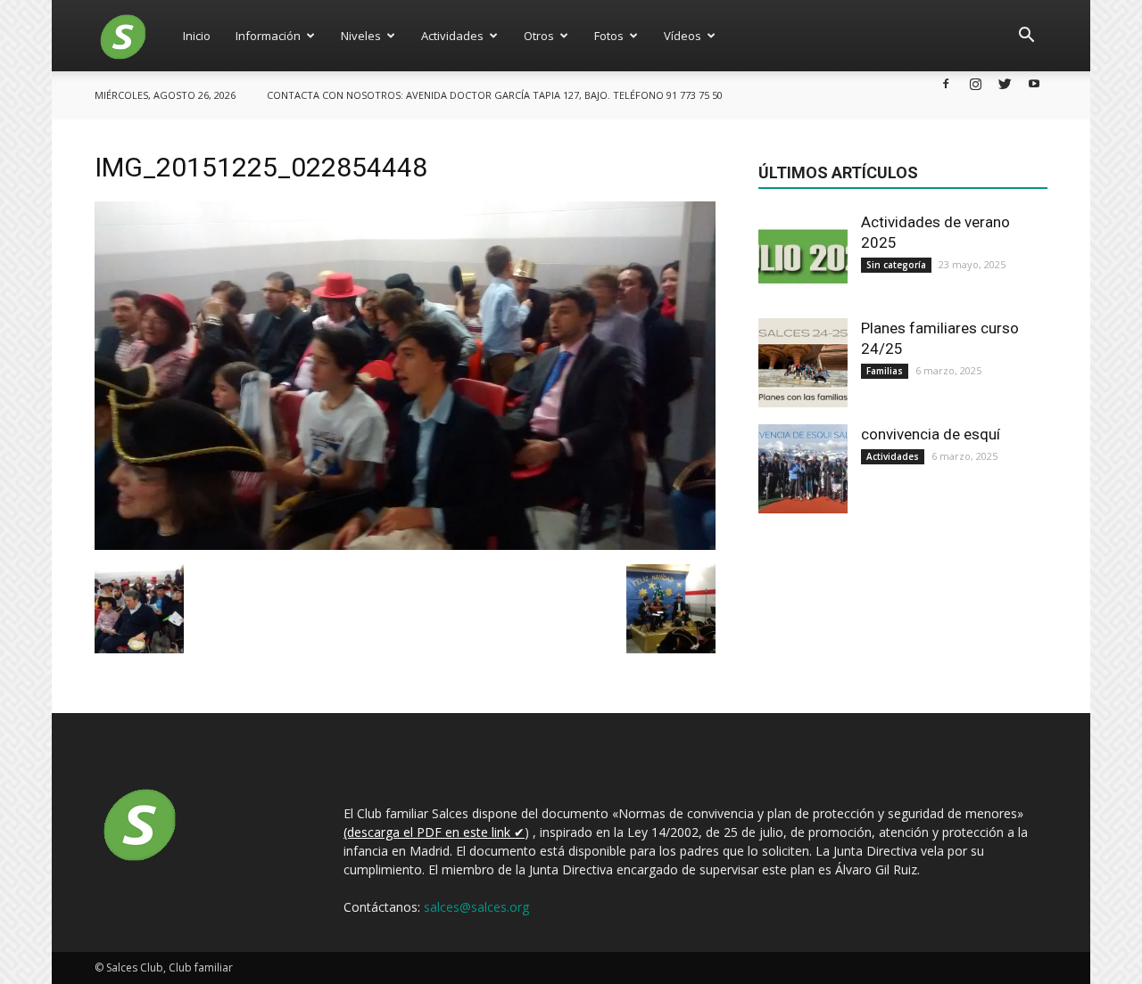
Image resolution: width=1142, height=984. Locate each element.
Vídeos (682, 36)
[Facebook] (945, 83)
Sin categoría (896, 264)
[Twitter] (1004, 83)
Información (268, 36)
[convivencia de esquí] (803, 468)
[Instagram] (975, 83)
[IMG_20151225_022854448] (405, 545)
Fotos (609, 36)
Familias (884, 371)
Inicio (197, 36)
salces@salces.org (476, 906)
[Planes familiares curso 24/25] (803, 362)
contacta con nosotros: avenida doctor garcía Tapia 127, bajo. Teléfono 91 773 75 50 (495, 95)
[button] (1026, 35)
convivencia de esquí (930, 434)
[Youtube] (1034, 83)
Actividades (452, 36)
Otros (539, 36)
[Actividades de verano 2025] (803, 256)
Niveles (361, 36)
